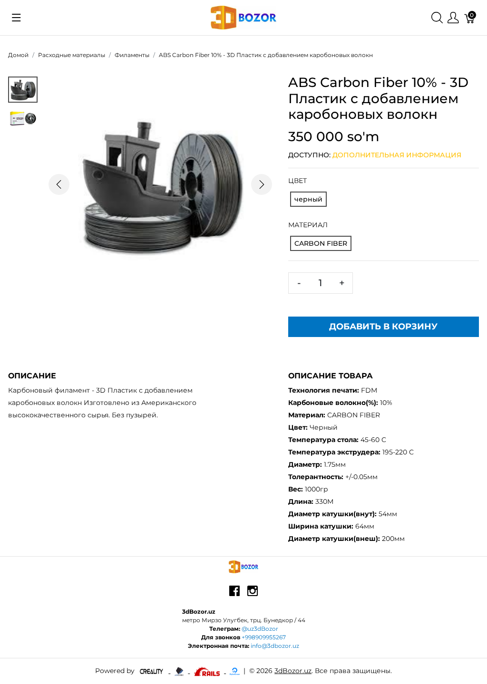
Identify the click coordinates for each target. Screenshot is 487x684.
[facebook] (234, 594)
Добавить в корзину (383, 326)
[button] (59, 185)
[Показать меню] (16, 17)
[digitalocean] (235, 670)
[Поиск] (437, 18)
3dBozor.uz (293, 670)
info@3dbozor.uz (275, 645)
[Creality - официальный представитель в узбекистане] (152, 670)
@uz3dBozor (260, 628)
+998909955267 (264, 637)
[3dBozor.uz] (244, 16)
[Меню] (453, 18)
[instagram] (253, 594)
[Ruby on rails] (208, 670)
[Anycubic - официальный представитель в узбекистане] (180, 670)
